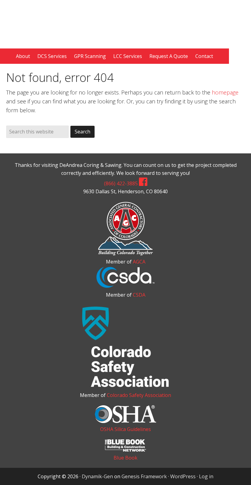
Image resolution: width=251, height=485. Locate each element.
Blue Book (125, 457)
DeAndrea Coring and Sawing (125, 21)
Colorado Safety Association (139, 395)
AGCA (139, 261)
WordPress (183, 476)
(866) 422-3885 (121, 183)
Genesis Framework (144, 476)
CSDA (139, 294)
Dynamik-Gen (97, 476)
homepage (225, 92)
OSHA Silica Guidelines (125, 429)
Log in (206, 476)
